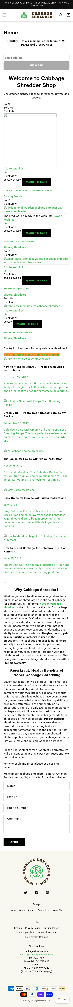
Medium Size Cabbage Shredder (18, 332)
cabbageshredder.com (40, 1001)
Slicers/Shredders (15, 247)
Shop (22, 910)
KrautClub (58, 910)
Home (13, 910)
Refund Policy (51, 928)
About (31, 910)
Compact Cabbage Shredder (16, 289)
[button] (4, 15)
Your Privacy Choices (36, 937)
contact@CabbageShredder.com (36, 954)
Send (14, 842)
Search (18, 928)
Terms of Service (46, 932)
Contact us (43, 910)
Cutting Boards (13, 196)
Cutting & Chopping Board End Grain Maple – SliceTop (28, 190)
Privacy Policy (32, 928)
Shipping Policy (25, 932)
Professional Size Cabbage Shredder (20, 241)
